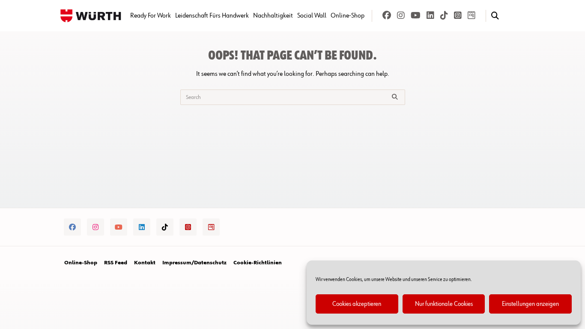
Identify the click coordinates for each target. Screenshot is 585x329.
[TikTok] (444, 16)
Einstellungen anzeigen (530, 304)
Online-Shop (347, 15)
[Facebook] (386, 16)
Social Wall (311, 15)
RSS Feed (115, 263)
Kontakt (144, 263)
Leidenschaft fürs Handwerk (212, 15)
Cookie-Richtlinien (257, 263)
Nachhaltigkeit (273, 15)
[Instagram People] (458, 16)
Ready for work (150, 15)
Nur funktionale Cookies (444, 304)
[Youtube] (416, 16)
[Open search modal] (495, 16)
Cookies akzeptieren (356, 304)
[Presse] (471, 16)
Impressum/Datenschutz (194, 263)
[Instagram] (401, 16)
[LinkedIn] (430, 16)
